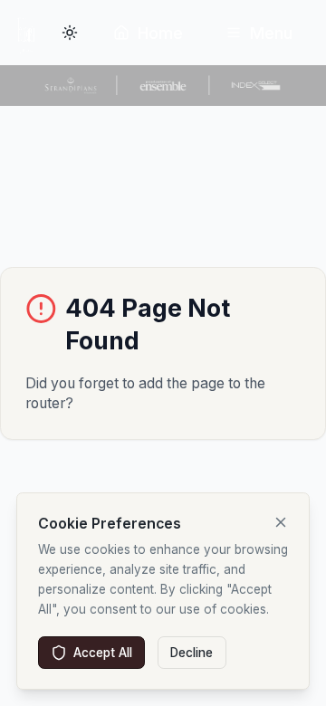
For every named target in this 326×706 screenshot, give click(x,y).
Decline (191, 652)
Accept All (102, 652)
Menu (271, 33)
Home (160, 33)
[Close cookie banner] (281, 522)
